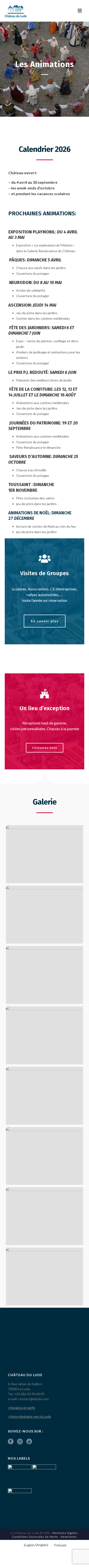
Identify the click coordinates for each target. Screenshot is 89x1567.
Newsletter (69, 1536)
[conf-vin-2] (44, 854)
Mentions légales (65, 1532)
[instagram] (20, 1442)
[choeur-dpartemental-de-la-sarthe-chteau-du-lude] (44, 1096)
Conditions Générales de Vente (35, 1536)
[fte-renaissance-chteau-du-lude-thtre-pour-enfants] (44, 1277)
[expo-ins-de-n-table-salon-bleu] (44, 915)
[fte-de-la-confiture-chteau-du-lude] (44, 1156)
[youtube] (29, 1442)
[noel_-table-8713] (44, 1035)
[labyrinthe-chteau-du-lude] (44, 1216)
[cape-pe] (44, 975)
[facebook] (11, 1442)
